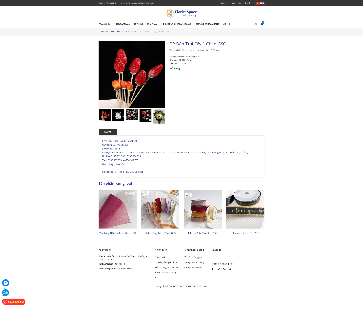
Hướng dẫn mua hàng (194, 262)
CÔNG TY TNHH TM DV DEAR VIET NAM (188, 286)
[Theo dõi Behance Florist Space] (224, 269)
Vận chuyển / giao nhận (166, 262)
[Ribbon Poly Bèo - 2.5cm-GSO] (160, 209)
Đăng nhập (236, 3)
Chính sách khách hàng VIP (165, 275)
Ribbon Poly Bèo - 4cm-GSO (202, 233)
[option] (105, 115)
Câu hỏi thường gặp (193, 257)
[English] (262, 3)
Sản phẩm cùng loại (115, 183)
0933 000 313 (110, 3)
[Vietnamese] (258, 3)
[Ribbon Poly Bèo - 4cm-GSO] (203, 209)
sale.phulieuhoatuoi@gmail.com (140, 3)
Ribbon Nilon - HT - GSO (245, 233)
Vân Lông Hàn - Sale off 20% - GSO (117, 233)
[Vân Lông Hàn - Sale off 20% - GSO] (118, 209)
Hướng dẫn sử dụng (193, 267)
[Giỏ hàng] (261, 23)
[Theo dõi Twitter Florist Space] (219, 269)
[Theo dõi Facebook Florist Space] (213, 269)
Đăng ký (224, 3)
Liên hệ (248, 3)
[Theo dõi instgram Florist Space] (230, 269)
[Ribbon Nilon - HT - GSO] (245, 209)
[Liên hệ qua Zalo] (5, 292)
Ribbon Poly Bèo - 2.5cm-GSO (160, 233)
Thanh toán (160, 257)
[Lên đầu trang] (355, 298)
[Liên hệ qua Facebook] (5, 282)
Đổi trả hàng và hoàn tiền (166, 267)
